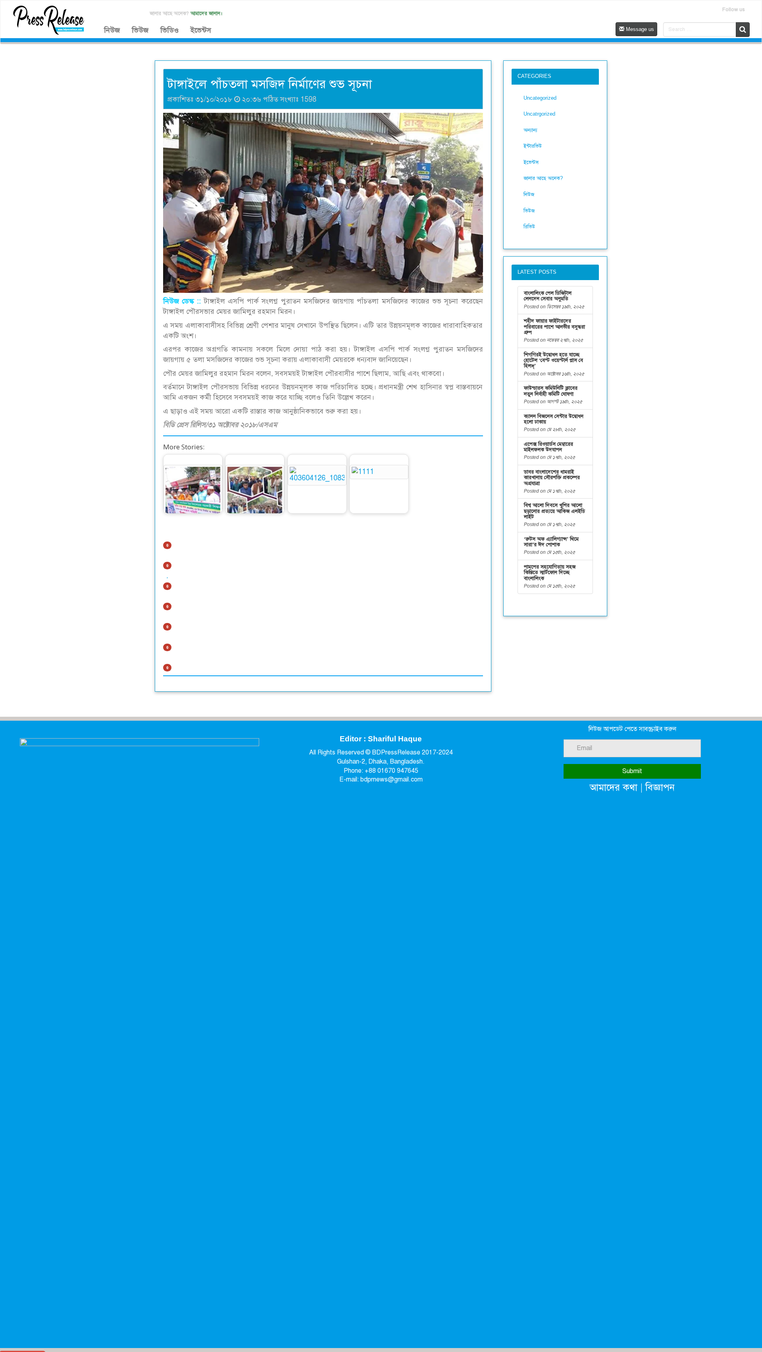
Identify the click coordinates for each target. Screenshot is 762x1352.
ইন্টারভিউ (532, 146)
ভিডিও (169, 30)
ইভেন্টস (200, 30)
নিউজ (112, 30)
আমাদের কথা (613, 787)
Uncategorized (539, 98)
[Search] (743, 29)
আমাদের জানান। (206, 13)
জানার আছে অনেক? (543, 178)
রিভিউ (529, 227)
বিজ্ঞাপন (660, 787)
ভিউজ (140, 30)
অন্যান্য (530, 130)
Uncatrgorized (539, 114)
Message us (639, 29)
